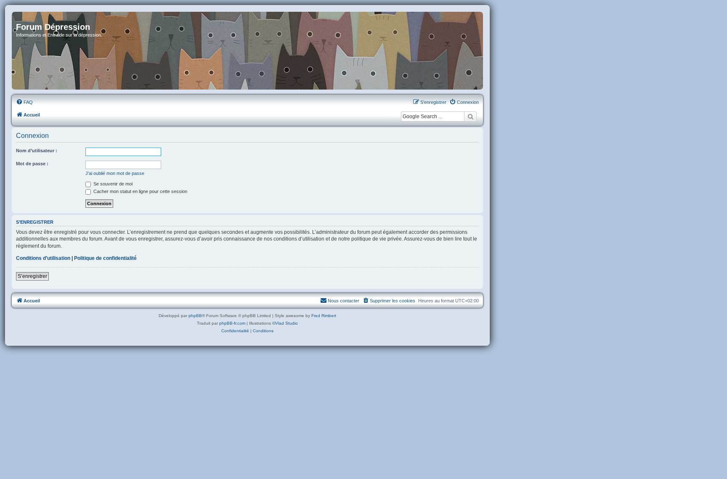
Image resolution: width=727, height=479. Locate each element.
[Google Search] (470, 116)
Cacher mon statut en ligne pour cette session (139, 191)
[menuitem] (24, 102)
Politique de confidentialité (105, 258)
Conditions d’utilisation (43, 258)
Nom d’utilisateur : (36, 150)
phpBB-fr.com (232, 323)
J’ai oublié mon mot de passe (114, 173)
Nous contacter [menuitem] (343, 300)
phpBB (195, 315)
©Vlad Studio (285, 323)
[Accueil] (247, 51)
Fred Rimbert (323, 315)
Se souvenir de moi (112, 183)
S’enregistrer (32, 276)
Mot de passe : (32, 163)
